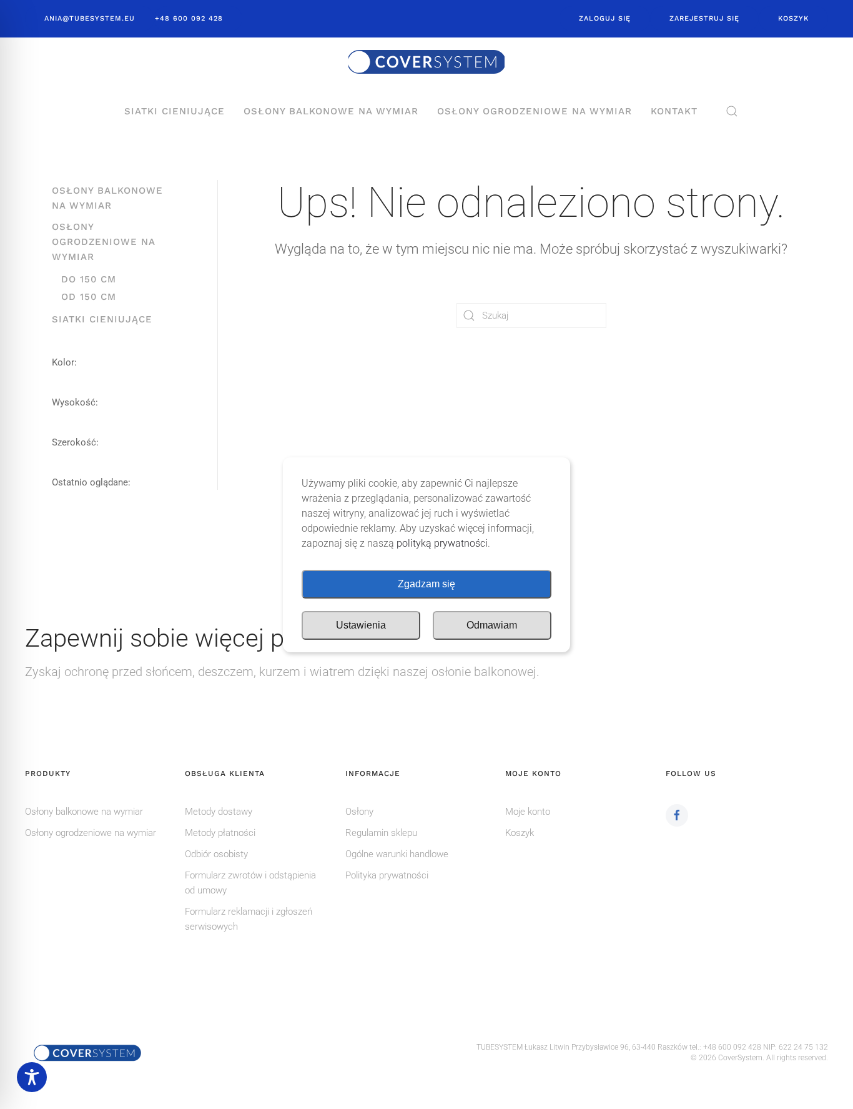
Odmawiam (491, 625)
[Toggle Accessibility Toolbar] (32, 1077)
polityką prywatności (442, 543)
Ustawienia (361, 625)
